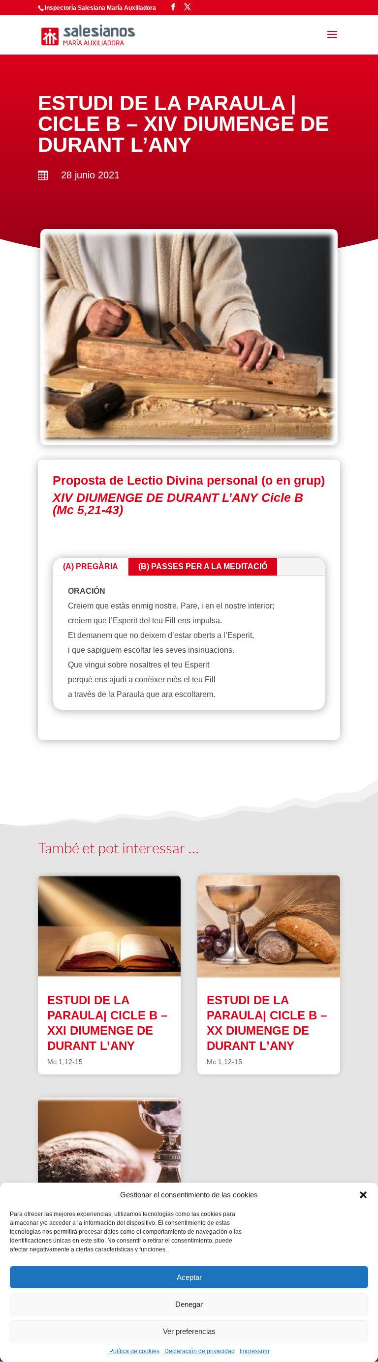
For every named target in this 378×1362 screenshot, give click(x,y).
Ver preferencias (189, 1331)
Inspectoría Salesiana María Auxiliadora (100, 7)
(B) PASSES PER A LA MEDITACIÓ (202, 566)
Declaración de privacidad (199, 1351)
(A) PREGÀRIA (90, 566)
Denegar (189, 1304)
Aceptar (189, 1277)
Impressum (254, 1351)
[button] (363, 1195)
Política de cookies (134, 1351)
